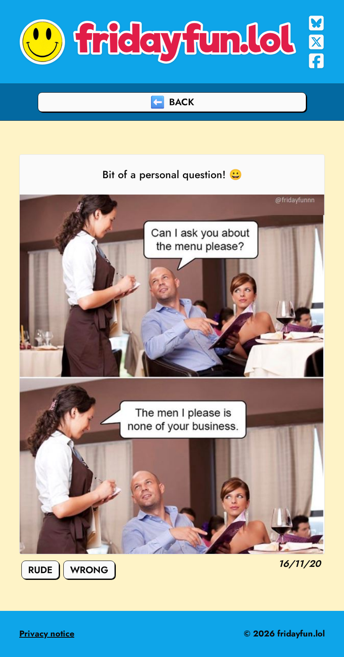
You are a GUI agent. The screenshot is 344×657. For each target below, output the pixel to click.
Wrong (89, 569)
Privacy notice (46, 634)
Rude (40, 569)
